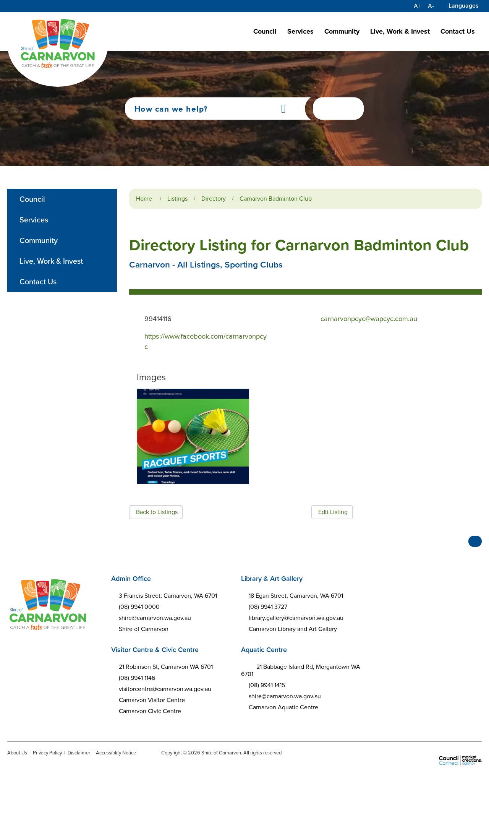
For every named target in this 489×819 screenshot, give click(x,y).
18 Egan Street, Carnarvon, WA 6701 (296, 595)
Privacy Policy (47, 752)
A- (431, 6)
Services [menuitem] (33, 219)
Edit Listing (333, 512)
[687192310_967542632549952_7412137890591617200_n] (193, 436)
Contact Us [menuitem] (38, 281)
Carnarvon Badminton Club (276, 198)
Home (144, 198)
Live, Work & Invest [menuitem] (51, 261)
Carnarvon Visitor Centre (152, 700)
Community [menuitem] (38, 240)
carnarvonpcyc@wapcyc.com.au (369, 318)
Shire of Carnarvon (143, 628)
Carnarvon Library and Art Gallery (293, 628)
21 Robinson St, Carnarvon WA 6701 (166, 666)
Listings (177, 198)
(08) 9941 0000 (139, 606)
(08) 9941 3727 (268, 606)
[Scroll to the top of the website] (475, 541)
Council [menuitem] (32, 199)
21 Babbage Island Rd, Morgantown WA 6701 (301, 670)
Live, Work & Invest (400, 31)
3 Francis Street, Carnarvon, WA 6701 (168, 595)
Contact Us (457, 31)
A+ (417, 6)
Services (300, 31)
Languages (464, 5)
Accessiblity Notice (116, 752)
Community (341, 31)
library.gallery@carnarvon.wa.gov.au (296, 617)
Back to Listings (157, 512)
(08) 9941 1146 (137, 677)
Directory (213, 198)
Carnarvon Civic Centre (150, 711)
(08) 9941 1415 (267, 685)
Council (265, 31)
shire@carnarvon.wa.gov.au (155, 617)
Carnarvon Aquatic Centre (283, 707)
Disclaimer (79, 752)
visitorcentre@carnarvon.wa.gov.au (165, 688)
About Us (17, 752)
